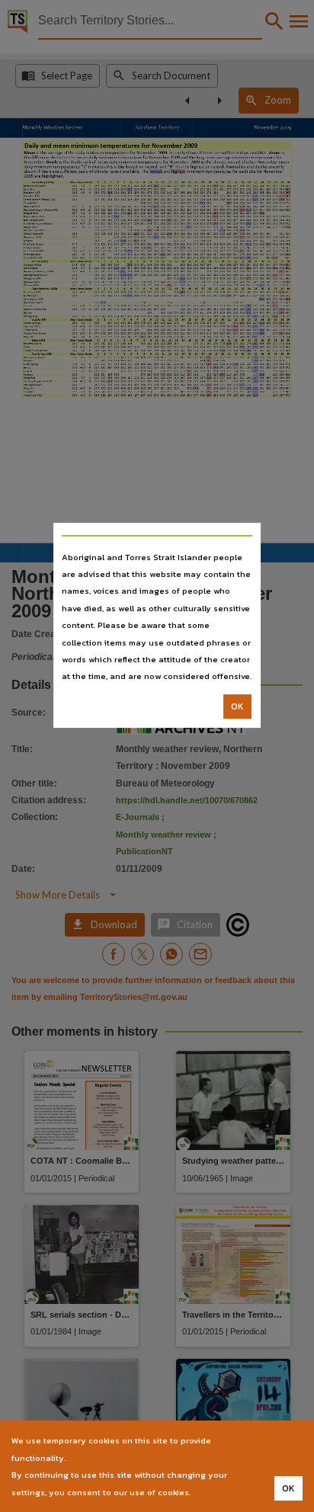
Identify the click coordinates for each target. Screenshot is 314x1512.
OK (237, 706)
